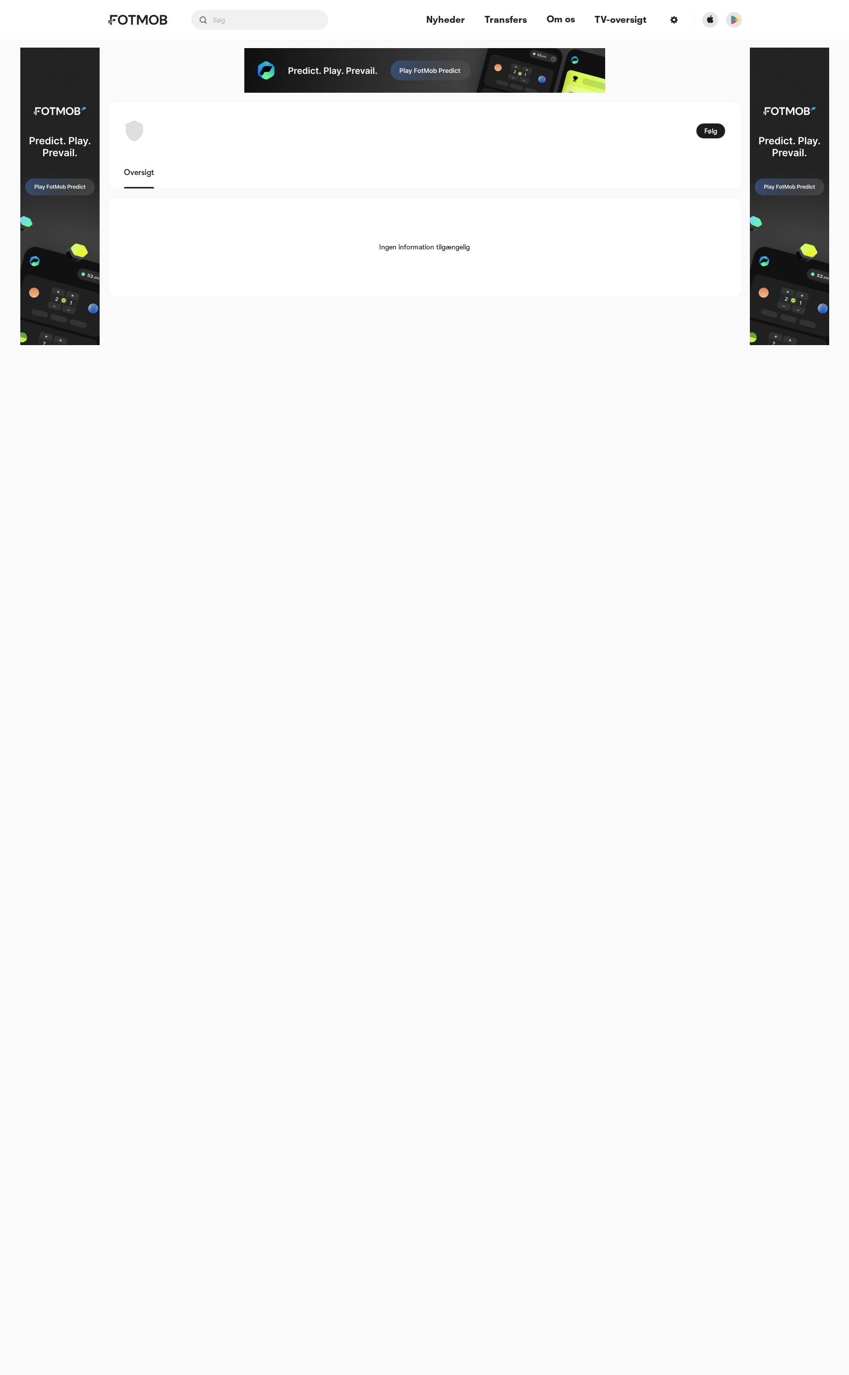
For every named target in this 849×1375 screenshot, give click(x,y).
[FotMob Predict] (60, 196)
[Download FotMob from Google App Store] (734, 20)
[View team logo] (134, 130)
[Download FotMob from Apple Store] (710, 20)
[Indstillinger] (674, 20)
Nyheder (445, 20)
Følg (710, 131)
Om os (561, 19)
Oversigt (139, 172)
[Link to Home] (138, 20)
